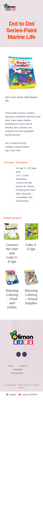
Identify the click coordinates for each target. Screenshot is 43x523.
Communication (17, 373)
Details (12, 232)
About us (23, 366)
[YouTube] (18, 354)
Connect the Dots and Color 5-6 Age (12, 253)
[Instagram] (24, 354)
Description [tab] (8, 162)
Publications (18, 369)
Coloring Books (22, 147)
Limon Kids (15, 150)
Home (10, 366)
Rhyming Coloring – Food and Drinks (12, 299)
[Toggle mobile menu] (38, 6)
